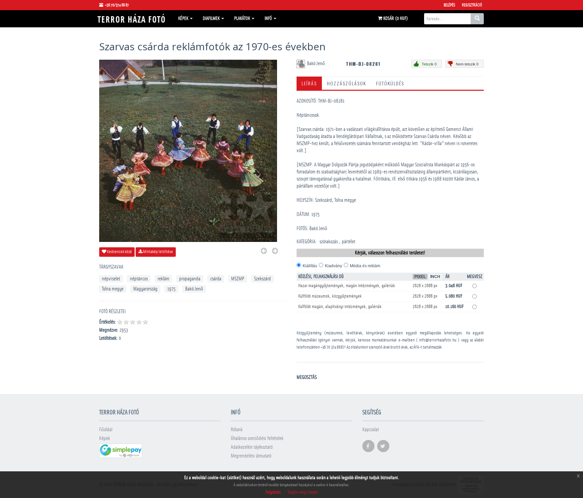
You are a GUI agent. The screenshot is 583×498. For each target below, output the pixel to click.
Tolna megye (112, 289)
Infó (269, 18)
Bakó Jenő (194, 289)
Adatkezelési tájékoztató (252, 447)
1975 (171, 289)
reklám (163, 278)
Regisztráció (472, 5)
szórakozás (329, 241)
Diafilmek (212, 18)
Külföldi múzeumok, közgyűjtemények (330, 296)
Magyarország (145, 289)
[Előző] (264, 251)
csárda (215, 278)
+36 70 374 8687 (332, 347)
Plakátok (242, 18)
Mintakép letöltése (157, 252)
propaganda (189, 278)
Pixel (420, 276)
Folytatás (273, 492)
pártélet (348, 241)
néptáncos (139, 278)
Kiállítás (310, 266)
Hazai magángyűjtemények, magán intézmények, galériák (346, 285)
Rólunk (237, 429)
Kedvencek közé (119, 252)
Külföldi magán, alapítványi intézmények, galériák (340, 306)
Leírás (309, 83)
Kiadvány (333, 266)
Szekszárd (262, 278)
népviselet (111, 278)
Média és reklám (365, 266)
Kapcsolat (370, 429)
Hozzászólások (346, 83)
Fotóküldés (390, 83)
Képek (183, 18)
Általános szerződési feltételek (257, 438)
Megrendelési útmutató (251, 456)
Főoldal (105, 429)
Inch (435, 276)
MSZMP (237, 278)
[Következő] (275, 251)
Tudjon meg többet (302, 492)
